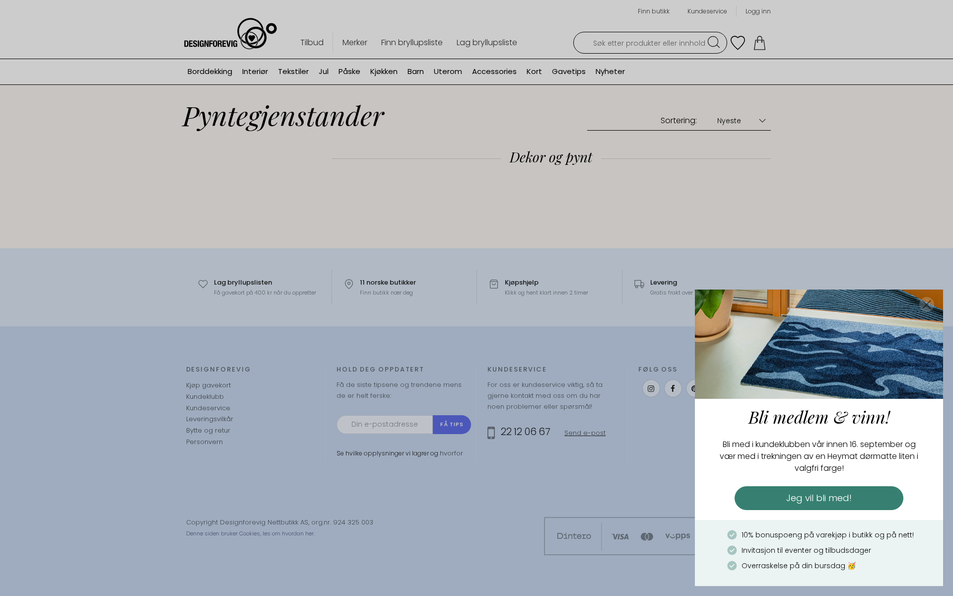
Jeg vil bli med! (819, 498)
